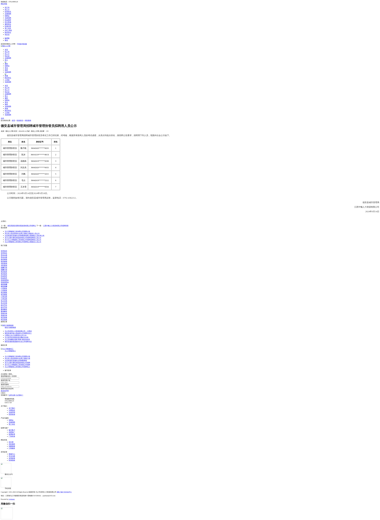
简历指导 (4, 272)
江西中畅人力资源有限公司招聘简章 (55, 225)
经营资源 (12, 414)
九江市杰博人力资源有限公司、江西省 (18, 331)
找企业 (7, 34)
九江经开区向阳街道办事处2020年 (16, 337)
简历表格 (4, 317)
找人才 (7, 9)
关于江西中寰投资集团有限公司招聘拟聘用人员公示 (23, 237)
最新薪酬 (4, 284)
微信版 (24, 44)
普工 (6, 60)
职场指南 (12, 460)
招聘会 (7, 16)
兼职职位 (8, 24)
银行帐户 (12, 430)
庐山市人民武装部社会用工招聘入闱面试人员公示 (22, 233)
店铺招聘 (8, 14)
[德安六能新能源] (7, 325)
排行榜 (11, 442)
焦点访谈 (4, 301)
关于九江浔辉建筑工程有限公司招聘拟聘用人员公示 (23, 240)
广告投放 (12, 436)
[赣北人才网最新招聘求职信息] (5, 46)
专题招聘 (8, 18)
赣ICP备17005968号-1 (64, 492)
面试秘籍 (4, 259)
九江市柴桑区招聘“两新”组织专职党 (17, 339)
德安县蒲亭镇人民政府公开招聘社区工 (18, 333)
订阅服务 (12, 448)
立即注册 (12, 395)
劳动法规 (4, 255)
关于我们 (12, 408)
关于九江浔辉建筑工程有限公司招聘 (17, 365)
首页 (6, 50)
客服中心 (12, 454)
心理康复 (4, 288)
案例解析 (4, 309)
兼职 (6, 64)
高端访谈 (4, 313)
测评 (6, 70)
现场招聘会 (5, 280)
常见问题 (12, 456)
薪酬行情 (4, 267)
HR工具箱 (8, 30)
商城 (6, 76)
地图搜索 (12, 446)
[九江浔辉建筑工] (7, 349)
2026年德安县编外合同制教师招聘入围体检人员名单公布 (24, 235)
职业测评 (8, 20)
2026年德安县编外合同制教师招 (16, 360)
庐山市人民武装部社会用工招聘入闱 (17, 358)
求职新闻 (28, 120)
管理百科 (4, 251)
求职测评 (12, 444)
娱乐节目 (4, 305)
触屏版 (7, 38)
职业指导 (4, 276)
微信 (6, 40)
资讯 (6, 68)
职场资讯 (8, 11)
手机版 (19, 44)
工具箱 (7, 80)
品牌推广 (12, 432)
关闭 (2, 118)
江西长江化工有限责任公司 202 (16, 335)
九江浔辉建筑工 (10, 351)
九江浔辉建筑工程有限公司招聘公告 (17, 231)
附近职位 (8, 32)
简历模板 (4, 292)
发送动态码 (5, 391)
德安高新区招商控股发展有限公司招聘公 (22, 225)
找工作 (7, 7)
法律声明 (12, 412)
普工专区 (8, 28)
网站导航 (4, 4)
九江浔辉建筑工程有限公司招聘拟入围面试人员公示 (23, 242)
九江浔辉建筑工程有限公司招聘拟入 (17, 367)
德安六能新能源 (10, 327)
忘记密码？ (19, 395)
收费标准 (12, 434)
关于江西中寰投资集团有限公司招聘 (17, 362)
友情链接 (12, 458)
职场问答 (8, 26)
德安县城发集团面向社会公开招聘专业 (18, 341)
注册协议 (12, 410)
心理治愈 (4, 297)
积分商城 (8, 22)
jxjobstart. (12, 499)
